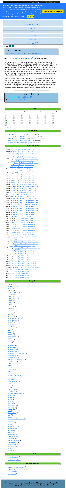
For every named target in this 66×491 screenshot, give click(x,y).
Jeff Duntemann (12, 471)
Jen (9, 363)
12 (29, 118)
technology (11, 438)
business (10, 306)
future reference (12, 344)
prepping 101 (11, 405)
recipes (10, 417)
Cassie (10, 308)
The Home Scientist (13, 440)
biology (10, 294)
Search (33, 21)
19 (29, 120)
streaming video (12, 434)
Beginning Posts (33, 39)
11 (21, 118)
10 (14, 118)
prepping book (12, 407)
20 (37, 120)
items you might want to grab (16, 359)
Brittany (10, 304)
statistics (10, 432)
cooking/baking (12, 320)
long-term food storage (14, 375)
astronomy (11, 288)
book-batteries (12, 300)
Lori (9, 377)
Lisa (9, 373)
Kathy (9, 365)
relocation (11, 421)
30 (6, 125)
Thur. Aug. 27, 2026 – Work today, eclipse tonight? (21, 138)
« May (6, 127)
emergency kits (12, 336)
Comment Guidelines (33, 24)
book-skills (11, 302)
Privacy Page (33, 32)
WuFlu (10, 450)
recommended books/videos (16, 419)
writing (10, 448)
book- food (11, 296)
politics (10, 401)
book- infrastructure (13, 298)
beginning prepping (13, 292)
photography (11, 395)
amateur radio (12, 286)
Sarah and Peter (12, 423)
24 (14, 122)
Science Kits (32, 43)
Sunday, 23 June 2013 (13, 50)
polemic (10, 399)
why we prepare (12, 446)
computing (11, 316)
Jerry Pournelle (12, 474)
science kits (11, 426)
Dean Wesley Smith (13, 457)
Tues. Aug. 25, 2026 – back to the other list (19, 142)
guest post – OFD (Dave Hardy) (16, 353)
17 (14, 120)
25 (21, 122)
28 (45, 122)
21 (45, 120)
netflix (9, 385)
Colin (9, 314)
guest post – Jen (12, 349)
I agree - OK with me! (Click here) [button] (52, 11)
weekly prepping (12, 444)
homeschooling (12, 357)
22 (53, 120)
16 (6, 120)
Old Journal (32, 36)
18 (21, 120)
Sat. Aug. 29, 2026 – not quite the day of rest (20, 134)
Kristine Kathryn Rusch (14, 460)
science (10, 424)
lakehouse (11, 369)
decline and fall (12, 324)
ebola (9, 332)
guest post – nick (12, 351)
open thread (11, 389)
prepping (10, 403)
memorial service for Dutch (22, 58)
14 (45, 118)
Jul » (10, 127)
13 (37, 118)
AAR (9, 284)
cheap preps (11, 310)
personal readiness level (14, 393)
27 (37, 122)
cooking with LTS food (14, 318)
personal (10, 391)
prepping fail (11, 409)
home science (12, 355)
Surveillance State (13, 436)
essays (10, 338)
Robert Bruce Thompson (15, 53)
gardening (11, 345)
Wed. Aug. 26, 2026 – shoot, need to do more (20, 140)
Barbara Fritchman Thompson (16, 467)
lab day (10, 367)
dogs (9, 326)
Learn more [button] (30, 16)
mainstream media (13, 379)
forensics (10, 340)
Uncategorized (12, 442)
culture (10, 322)
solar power (11, 430)
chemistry (11, 312)
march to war (11, 381)
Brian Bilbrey (11, 469)
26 (29, 122)
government (11, 347)
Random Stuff (12, 413)
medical (10, 383)
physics (10, 397)
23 (6, 122)
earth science (11, 328)
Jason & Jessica (12, 361)
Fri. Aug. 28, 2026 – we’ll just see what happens (20, 136)
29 (53, 122)
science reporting (13, 428)
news (9, 387)
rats (9, 415)
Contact (33, 28)
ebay (9, 330)
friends (10, 342)
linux (9, 371)
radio (9, 411)
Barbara (38, 53)
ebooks (10, 334)
